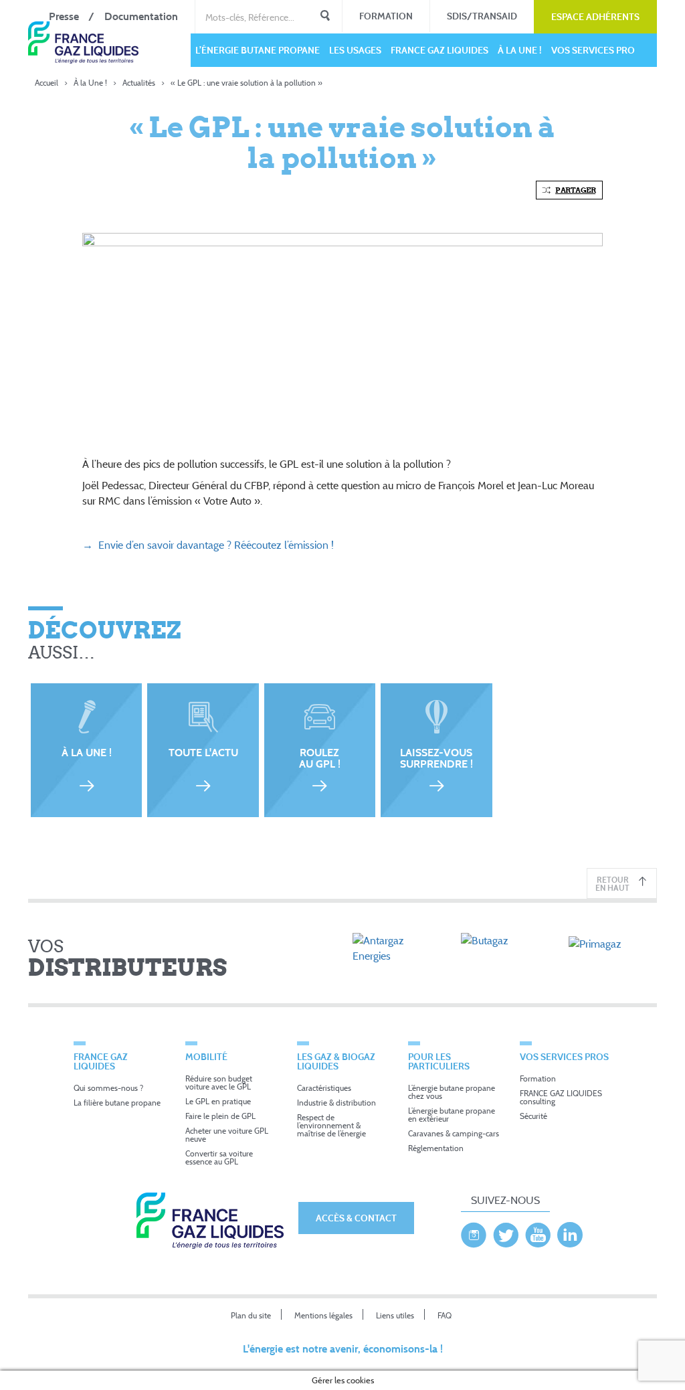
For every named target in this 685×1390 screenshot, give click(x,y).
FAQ (444, 1315)
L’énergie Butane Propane (257, 50)
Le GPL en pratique (218, 1101)
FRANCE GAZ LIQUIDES (439, 50)
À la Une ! (520, 50)
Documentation (141, 16)
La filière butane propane (117, 1103)
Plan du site (251, 1315)
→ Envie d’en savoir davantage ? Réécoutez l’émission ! (209, 544)
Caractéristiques (324, 1088)
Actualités (138, 83)
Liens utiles (395, 1315)
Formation (386, 15)
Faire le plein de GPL (220, 1116)
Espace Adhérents (595, 16)
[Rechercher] (325, 16)
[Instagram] (473, 1231)
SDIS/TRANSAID (482, 15)
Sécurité (533, 1116)
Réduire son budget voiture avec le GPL (218, 1082)
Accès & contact (356, 1217)
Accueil (46, 83)
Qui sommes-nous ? (108, 1088)
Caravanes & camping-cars (453, 1133)
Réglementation (436, 1148)
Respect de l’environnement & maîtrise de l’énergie (331, 1125)
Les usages (355, 50)
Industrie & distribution (336, 1103)
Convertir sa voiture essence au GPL (219, 1157)
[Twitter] (505, 1231)
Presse (64, 16)
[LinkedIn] (570, 1231)
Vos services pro (593, 50)
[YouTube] (538, 1231)
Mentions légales (323, 1315)
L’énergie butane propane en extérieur (451, 1115)
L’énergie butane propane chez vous (451, 1092)
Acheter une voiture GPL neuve (226, 1135)
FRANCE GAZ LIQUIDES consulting (561, 1097)
